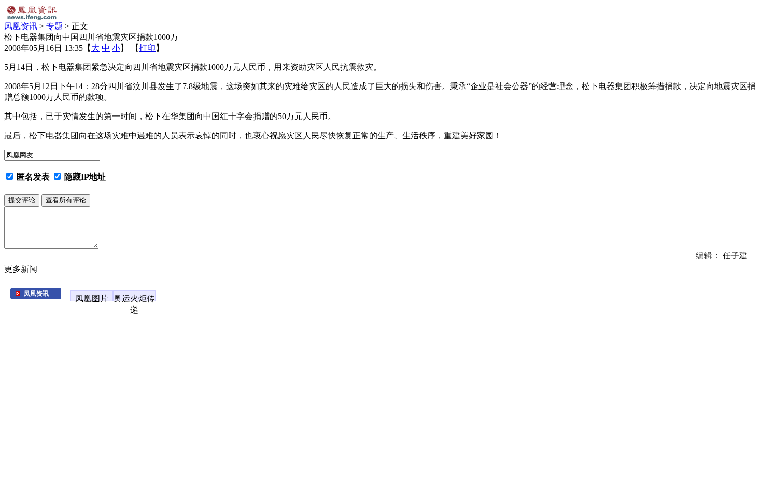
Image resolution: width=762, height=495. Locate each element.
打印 (147, 47)
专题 (54, 26)
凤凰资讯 (20, 26)
